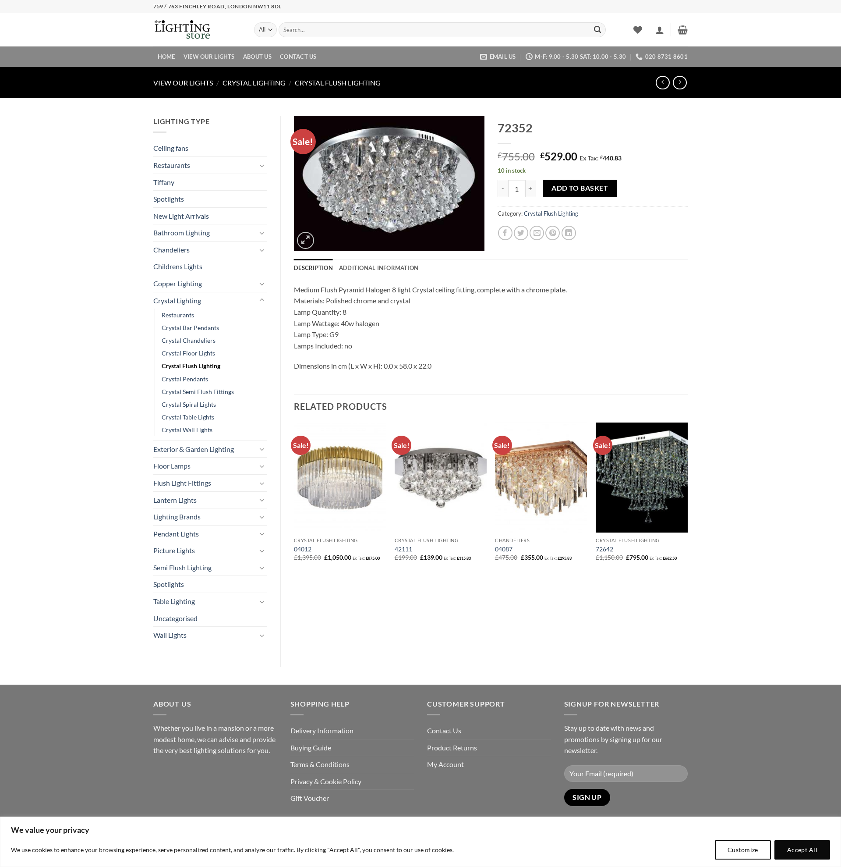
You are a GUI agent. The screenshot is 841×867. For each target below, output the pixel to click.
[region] (420, 842)
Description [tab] (313, 267)
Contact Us (298, 56)
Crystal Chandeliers (189, 340)
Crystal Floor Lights (188, 353)
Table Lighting (174, 601)
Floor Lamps (172, 466)
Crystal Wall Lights (187, 430)
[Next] (687, 500)
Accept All (802, 849)
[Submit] (597, 29)
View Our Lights (209, 56)
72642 (604, 549)
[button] (659, 29)
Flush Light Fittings (182, 483)
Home (166, 56)
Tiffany (163, 182)
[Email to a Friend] (537, 233)
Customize (743, 849)
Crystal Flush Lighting (338, 82)
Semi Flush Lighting (182, 567)
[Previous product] (679, 82)
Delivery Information (321, 730)
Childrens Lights (177, 266)
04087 (503, 549)
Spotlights (168, 199)
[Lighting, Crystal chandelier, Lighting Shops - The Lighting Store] (197, 30)
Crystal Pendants (185, 379)
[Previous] (294, 500)
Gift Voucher (309, 798)
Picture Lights (174, 550)
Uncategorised (175, 618)
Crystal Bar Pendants (190, 327)
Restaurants (171, 165)
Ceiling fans (170, 148)
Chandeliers (171, 249)
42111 (403, 549)
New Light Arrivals (181, 216)
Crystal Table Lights (188, 417)
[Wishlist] (637, 29)
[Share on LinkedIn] (569, 233)
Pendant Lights (176, 533)
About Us (257, 56)
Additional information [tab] (379, 267)
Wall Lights (170, 635)
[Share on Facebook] (505, 233)
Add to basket (579, 188)
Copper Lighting (177, 283)
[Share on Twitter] (521, 233)
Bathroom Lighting (181, 232)
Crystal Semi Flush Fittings (198, 391)
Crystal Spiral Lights (189, 404)
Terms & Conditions (320, 764)
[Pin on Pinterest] (552, 233)
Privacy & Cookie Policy (325, 781)
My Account (445, 764)
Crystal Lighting (254, 82)
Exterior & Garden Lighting (193, 449)
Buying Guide (310, 747)
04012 (302, 549)
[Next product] (662, 82)
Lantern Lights (175, 500)
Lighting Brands (177, 516)
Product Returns (452, 747)
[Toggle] (262, 165)
